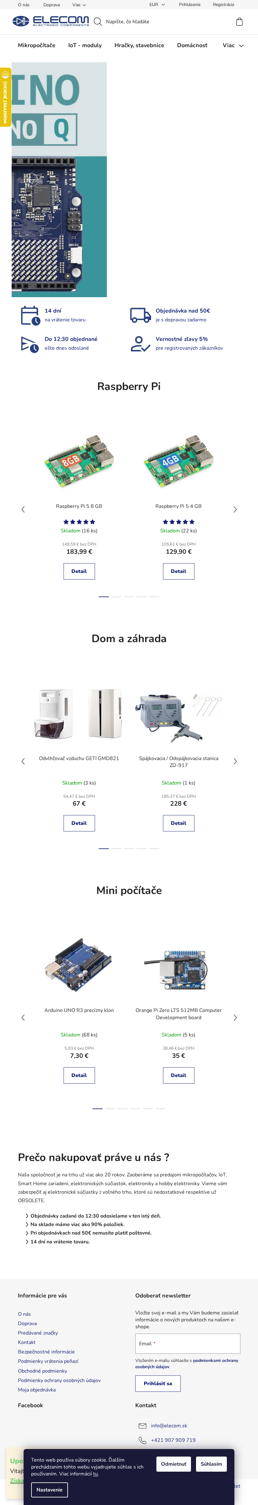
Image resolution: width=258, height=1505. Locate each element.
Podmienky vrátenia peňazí (45, 1361)
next (233, 509)
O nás (21, 5)
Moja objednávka (34, 1389)
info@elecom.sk (167, 1425)
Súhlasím (209, 1464)
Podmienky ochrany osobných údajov (56, 1380)
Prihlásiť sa (156, 1383)
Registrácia (221, 5)
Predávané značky (35, 1333)
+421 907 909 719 (171, 1440)
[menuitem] (34, 45)
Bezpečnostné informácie (43, 1351)
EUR (152, 5)
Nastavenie (47, 1489)
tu (93, 1473)
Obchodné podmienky (39, 1371)
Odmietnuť (171, 1464)
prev (20, 509)
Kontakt (24, 1342)
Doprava (49, 5)
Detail (77, 571)
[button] (29, 180)
